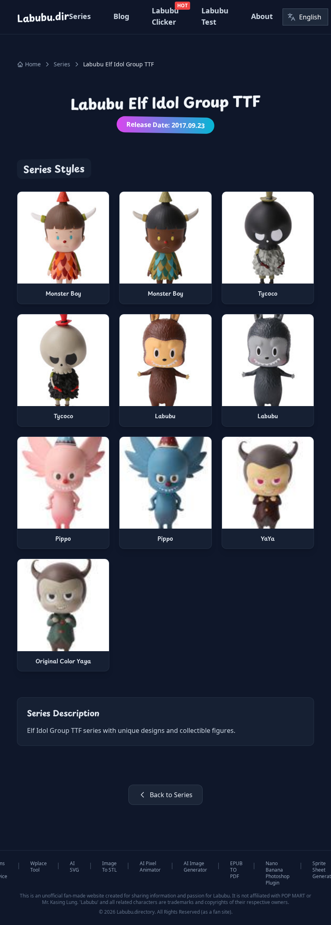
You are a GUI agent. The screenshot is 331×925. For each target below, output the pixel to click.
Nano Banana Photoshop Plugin (277, 873)
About (262, 16)
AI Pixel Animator (150, 866)
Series (80, 16)
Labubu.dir (43, 17)
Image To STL (109, 866)
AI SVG (74, 866)
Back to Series (171, 794)
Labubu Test (214, 16)
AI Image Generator (195, 866)
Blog (121, 16)
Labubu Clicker (165, 16)
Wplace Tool (38, 866)
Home (33, 64)
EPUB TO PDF (236, 870)
